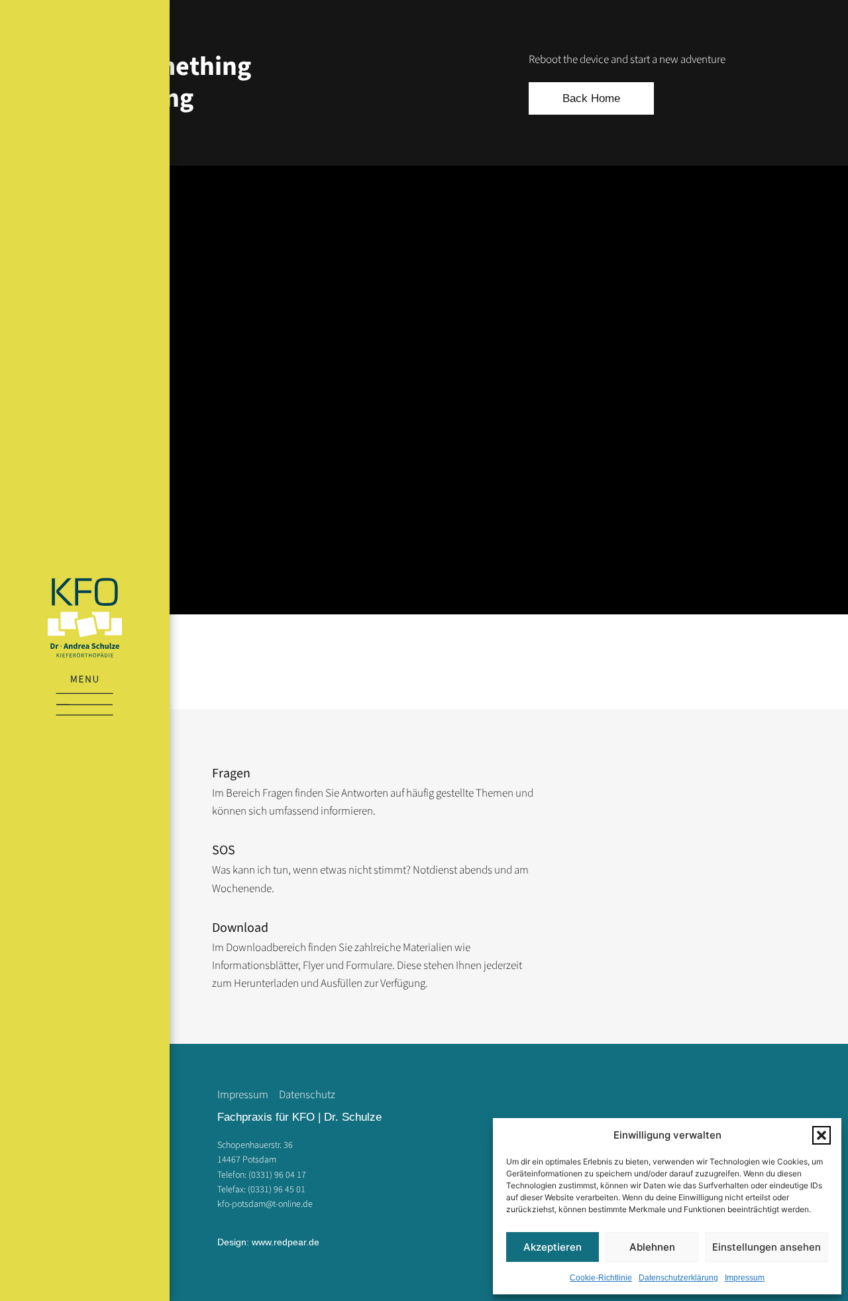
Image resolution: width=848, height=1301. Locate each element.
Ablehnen (652, 1247)
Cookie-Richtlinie (601, 1277)
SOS (223, 850)
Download (240, 928)
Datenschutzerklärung (678, 1277)
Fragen (231, 773)
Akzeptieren (552, 1247)
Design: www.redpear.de (268, 1242)
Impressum (745, 1277)
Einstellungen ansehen (766, 1247)
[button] (821, 1135)
